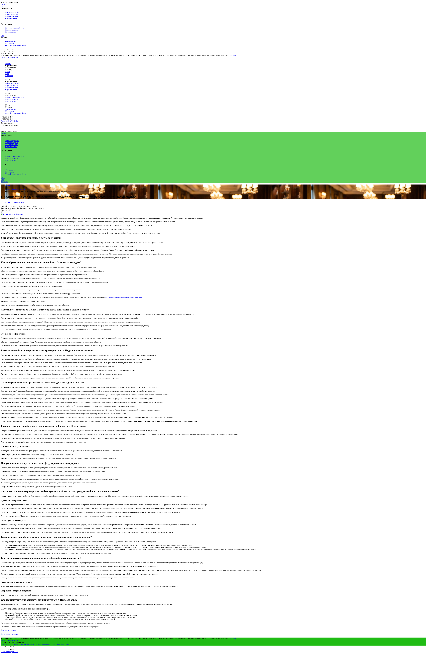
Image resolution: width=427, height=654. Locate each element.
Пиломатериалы (11, 30)
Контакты (4, 22)
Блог (2, 36)
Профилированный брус (14, 28)
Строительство (11, 18)
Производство (10, 32)
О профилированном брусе (15, 45)
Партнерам (9, 43)
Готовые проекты (12, 12)
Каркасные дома (11, 14)
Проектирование (11, 16)
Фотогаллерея (10, 41)
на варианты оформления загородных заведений (123, 297)
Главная (4, 4)
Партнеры (233, 55)
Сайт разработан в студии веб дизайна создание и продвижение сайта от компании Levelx (35, 644)
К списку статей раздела (14, 202)
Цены (3, 6)
